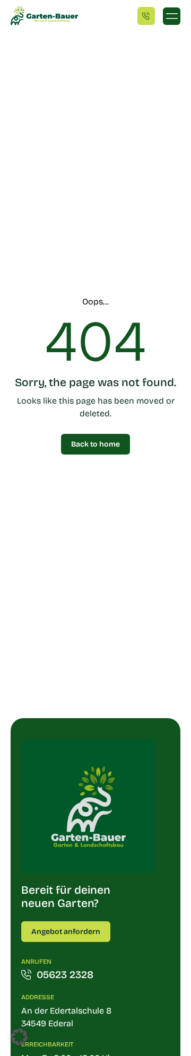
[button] (171, 16)
